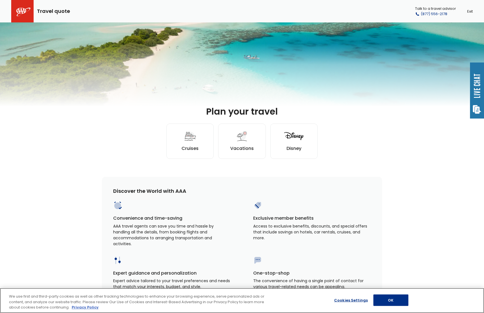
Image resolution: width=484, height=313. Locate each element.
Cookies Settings (351, 300)
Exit (470, 11)
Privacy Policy (85, 307)
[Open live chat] (477, 90)
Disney (294, 148)
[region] (242, 300)
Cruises (190, 148)
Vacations (242, 148)
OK (391, 300)
